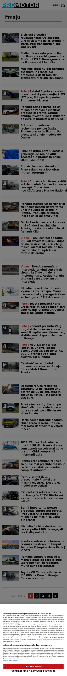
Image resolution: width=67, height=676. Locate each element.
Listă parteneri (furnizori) (10, 660)
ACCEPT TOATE (33, 666)
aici (33, 634)
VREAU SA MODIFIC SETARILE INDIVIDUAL (33, 671)
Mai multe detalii (14, 623)
